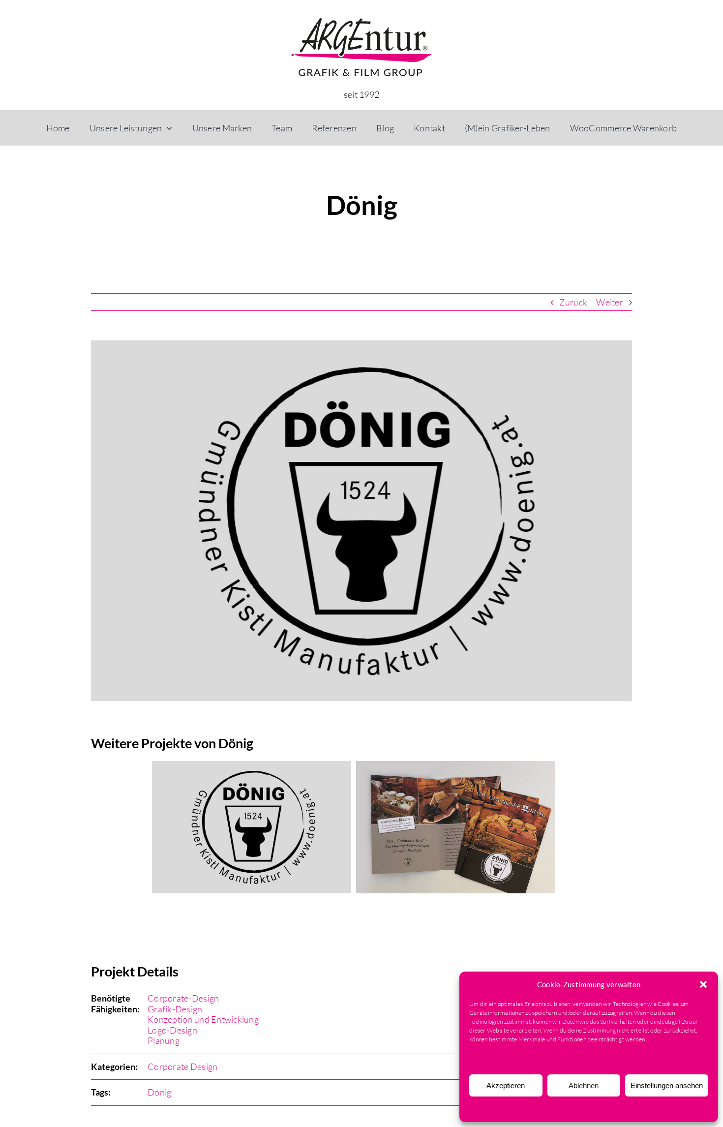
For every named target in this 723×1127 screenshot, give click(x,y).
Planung (164, 1045)
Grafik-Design (175, 1014)
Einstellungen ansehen (667, 1085)
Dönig (159, 1097)
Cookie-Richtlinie (531, 1109)
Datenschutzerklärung (586, 1109)
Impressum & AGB (644, 1109)
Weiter (609, 302)
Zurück (573, 302)
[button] (703, 984)
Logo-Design (172, 1035)
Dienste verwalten (498, 1059)
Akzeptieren (505, 1085)
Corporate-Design (183, 1003)
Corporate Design (182, 1071)
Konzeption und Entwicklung (203, 1024)
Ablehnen (584, 1085)
